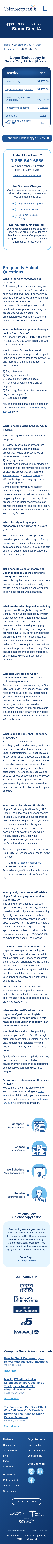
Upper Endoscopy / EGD (19, 89)
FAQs (6, 1461)
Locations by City (22, 45)
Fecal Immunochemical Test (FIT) (18, 122)
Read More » (11, 1370)
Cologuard (11, 115)
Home (7, 45)
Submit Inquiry (10, 1491)
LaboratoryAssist (31, 475)
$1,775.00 (43, 81)
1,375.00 (43, 107)
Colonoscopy (12, 81)
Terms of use (29, 1535)
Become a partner (37, 1450)
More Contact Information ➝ (27, 175)
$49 (43, 123)
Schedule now (10, 1450)
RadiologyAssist (11, 475)
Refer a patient (10, 1480)
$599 (43, 115)
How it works (9, 1445)
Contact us (8, 1466)
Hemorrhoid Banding (17, 107)
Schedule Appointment (29, 863)
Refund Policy (14, 1535)
